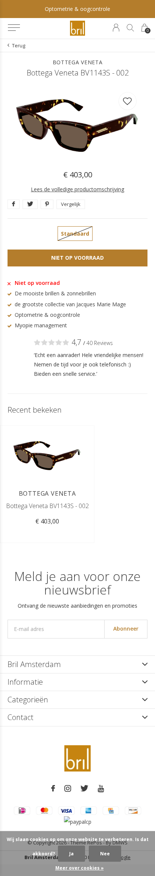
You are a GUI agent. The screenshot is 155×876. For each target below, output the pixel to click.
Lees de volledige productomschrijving (77, 189)
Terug (18, 45)
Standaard (75, 233)
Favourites (128, 101)
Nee (105, 853)
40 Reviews (100, 342)
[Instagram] (67, 788)
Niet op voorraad (77, 257)
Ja (71, 853)
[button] (14, 28)
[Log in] (116, 27)
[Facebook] (53, 788)
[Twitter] (84, 788)
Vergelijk (71, 204)
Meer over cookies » (79, 868)
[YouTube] (101, 788)
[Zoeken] (130, 27)
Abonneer (125, 628)
